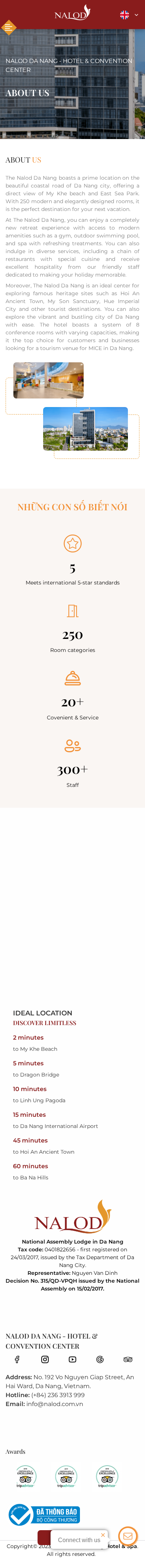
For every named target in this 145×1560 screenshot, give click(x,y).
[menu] (9, 28)
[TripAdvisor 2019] (31, 1477)
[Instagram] (45, 1359)
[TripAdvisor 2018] (72, 1477)
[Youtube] (72, 1359)
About (23, 159)
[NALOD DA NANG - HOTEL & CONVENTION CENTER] (72, 12)
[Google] (100, 1359)
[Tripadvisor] (127, 1359)
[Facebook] (17, 1359)
